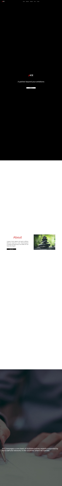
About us (31, 87)
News (35, 1)
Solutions (31, 1)
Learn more (11, 249)
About (24, 1)
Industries (27, 1)
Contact (38, 1)
